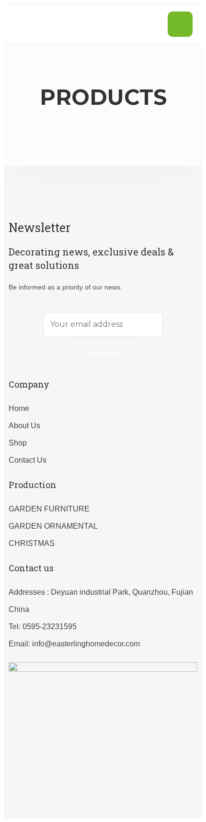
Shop (18, 443)
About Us (24, 426)
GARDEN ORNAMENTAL (53, 526)
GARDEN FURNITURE (49, 509)
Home (19, 408)
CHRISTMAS (32, 543)
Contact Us (27, 460)
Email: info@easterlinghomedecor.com (74, 644)
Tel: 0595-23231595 (43, 626)
